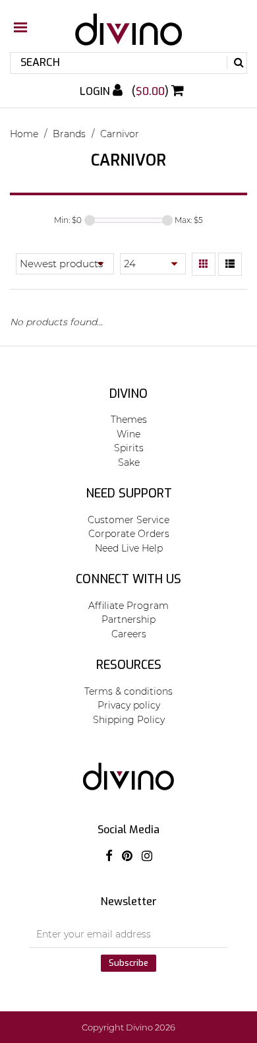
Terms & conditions (128, 691)
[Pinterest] (127, 856)
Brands (69, 134)
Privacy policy (129, 705)
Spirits (129, 448)
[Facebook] (109, 856)
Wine (128, 434)
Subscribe (128, 962)
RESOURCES (128, 665)
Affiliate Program (128, 606)
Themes (129, 420)
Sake (129, 462)
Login (96, 91)
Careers (128, 634)
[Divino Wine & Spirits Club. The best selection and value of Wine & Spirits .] (128, 36)
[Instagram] (147, 856)
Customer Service (128, 520)
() (151, 91)
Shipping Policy (129, 720)
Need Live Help (129, 548)
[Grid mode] (203, 264)
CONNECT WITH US (128, 579)
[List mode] (230, 264)
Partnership (128, 619)
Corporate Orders (128, 534)
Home (24, 134)
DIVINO (128, 394)
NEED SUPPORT (129, 493)
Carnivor (119, 134)
